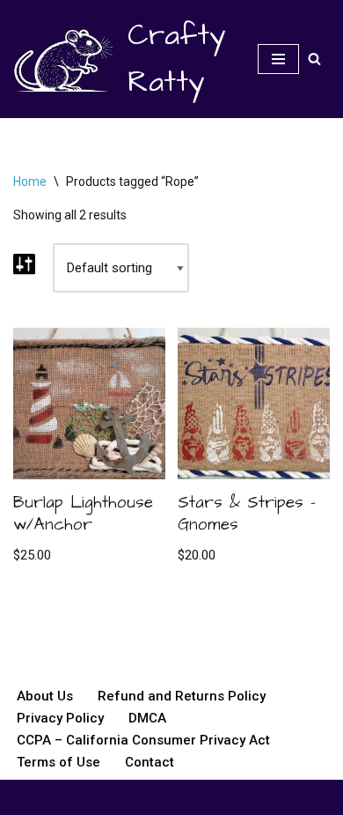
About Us (45, 696)
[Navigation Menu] (278, 59)
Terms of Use (58, 762)
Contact (149, 762)
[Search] (314, 58)
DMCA (147, 718)
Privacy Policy (60, 718)
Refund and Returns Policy (182, 696)
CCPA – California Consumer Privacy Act (143, 740)
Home (30, 181)
